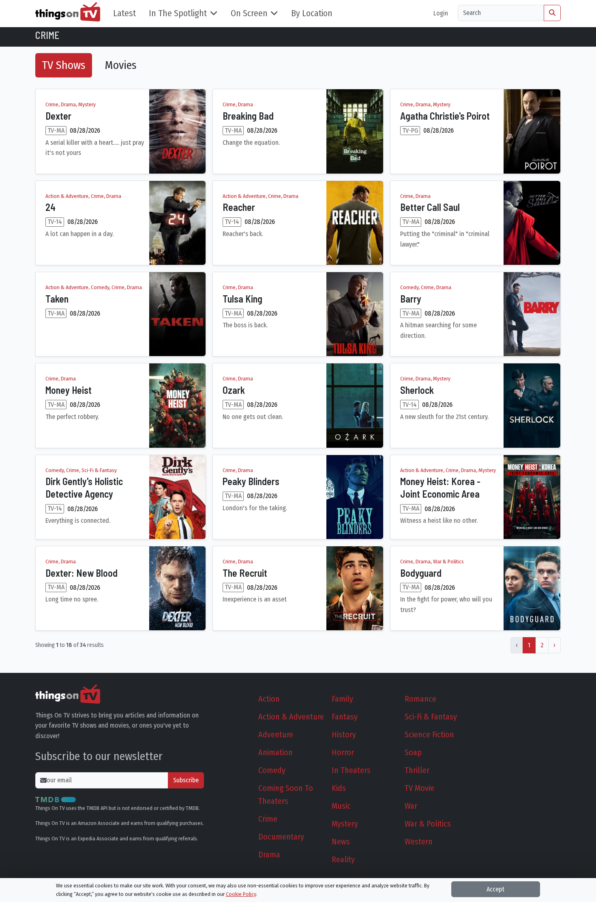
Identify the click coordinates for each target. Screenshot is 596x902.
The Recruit (245, 573)
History (344, 734)
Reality (343, 859)
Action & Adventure (291, 717)
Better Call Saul (430, 207)
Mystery (345, 824)
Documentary (281, 837)
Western (419, 841)
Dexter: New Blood (81, 573)
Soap (413, 752)
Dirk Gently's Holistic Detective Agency (84, 487)
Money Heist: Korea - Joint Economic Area (440, 487)
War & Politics (428, 824)
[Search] (552, 13)
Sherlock (417, 390)
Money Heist (68, 390)
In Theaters (351, 770)
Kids (339, 788)
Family (342, 699)
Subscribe (186, 780)
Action (269, 699)
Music (341, 806)
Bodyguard (421, 573)
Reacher (239, 207)
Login (440, 13)
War (411, 806)
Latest (124, 13)
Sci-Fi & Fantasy (431, 717)
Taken (57, 299)
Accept (495, 889)
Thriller (417, 770)
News (341, 841)
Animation (275, 752)
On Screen (249, 13)
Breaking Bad (248, 116)
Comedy (271, 770)
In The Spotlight (178, 13)
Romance (420, 699)
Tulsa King (242, 299)
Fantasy (345, 717)
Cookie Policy (241, 894)
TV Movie (419, 788)
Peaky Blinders (251, 481)
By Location (311, 13)
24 (50, 207)
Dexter (58, 116)
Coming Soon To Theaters (285, 794)
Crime (267, 819)
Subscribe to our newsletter (99, 756)
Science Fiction (429, 734)
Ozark (234, 390)
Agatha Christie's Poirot (445, 116)
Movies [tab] (121, 65)
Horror (343, 752)
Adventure (275, 734)
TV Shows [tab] (64, 65)
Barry (410, 299)
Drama (269, 854)
